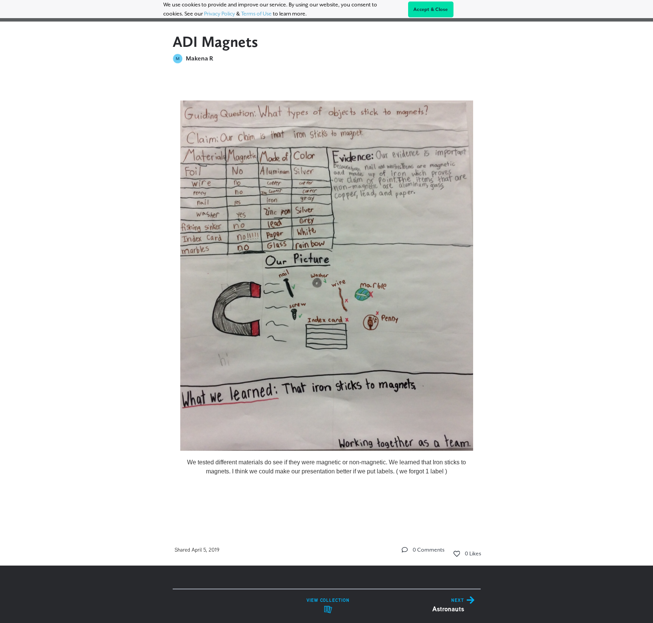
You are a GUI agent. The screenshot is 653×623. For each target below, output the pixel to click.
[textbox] (326, 296)
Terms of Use (256, 14)
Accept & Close (430, 9)
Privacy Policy (219, 14)
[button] (405, 550)
